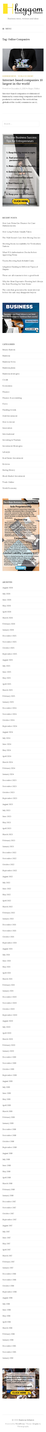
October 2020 (8, 1009)
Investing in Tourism (11, 440)
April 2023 (6, 828)
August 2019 (7, 1081)
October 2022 (8, 864)
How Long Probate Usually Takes (16, 232)
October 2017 (8, 1213)
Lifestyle (6, 452)
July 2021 (6, 955)
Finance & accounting (12, 398)
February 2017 (8, 1262)
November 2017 (9, 1207)
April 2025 (6, 684)
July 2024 (6, 738)
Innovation (7, 428)
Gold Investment (9, 416)
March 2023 (7, 834)
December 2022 (9, 852)
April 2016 (6, 1322)
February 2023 (8, 840)
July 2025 (6, 666)
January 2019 (7, 1123)
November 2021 (9, 931)
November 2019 (9, 1063)
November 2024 (9, 714)
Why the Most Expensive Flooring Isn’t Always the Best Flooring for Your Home (22, 282)
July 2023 (6, 810)
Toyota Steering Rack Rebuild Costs (18, 261)
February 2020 (8, 1045)
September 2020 (9, 1015)
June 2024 (6, 744)
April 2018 (6, 1177)
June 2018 (6, 1165)
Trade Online (8, 482)
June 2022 (6, 888)
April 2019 (6, 1105)
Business (6, 356)
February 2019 (8, 1117)
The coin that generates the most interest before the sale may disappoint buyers (21, 291)
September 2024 (9, 726)
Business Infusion (26, 1420)
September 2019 (9, 1075)
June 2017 (6, 1238)
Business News (9, 76)
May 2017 (6, 1243)
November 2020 (9, 1003)
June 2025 (6, 672)
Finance (6, 392)
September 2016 (9, 1292)
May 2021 (6, 967)
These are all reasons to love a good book (20, 275)
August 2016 (7, 1298)
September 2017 (9, 1219)
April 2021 (6, 973)
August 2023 (7, 804)
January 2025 (8, 702)
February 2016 (8, 1334)
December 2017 (9, 1201)
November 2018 (9, 1135)
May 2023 (6, 822)
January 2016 (7, 1340)
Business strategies (10, 374)
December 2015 (9, 1346)
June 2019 (6, 1093)
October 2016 (8, 1286)
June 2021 (6, 961)
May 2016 (6, 1316)
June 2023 (6, 816)
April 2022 (6, 900)
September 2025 (9, 654)
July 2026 (6, 594)
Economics (7, 386)
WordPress (20, 1424)
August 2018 (7, 1153)
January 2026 (8, 630)
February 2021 (8, 985)
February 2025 (8, 696)
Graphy (36, 1424)
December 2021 (9, 924)
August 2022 (7, 876)
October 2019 (8, 1069)
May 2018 (6, 1171)
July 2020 (6, 1027)
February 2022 (8, 913)
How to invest (8, 422)
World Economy (25, 76)
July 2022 (6, 882)
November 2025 (9, 642)
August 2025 (7, 660)
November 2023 (9, 786)
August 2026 (7, 588)
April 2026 (6, 612)
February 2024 (8, 768)
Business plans (8, 368)
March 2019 (7, 1111)
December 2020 (9, 997)
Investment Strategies (12, 446)
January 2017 (7, 1268)
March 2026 (7, 618)
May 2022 (6, 894)
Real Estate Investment (12, 458)
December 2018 (9, 1129)
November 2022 (9, 858)
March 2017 (7, 1256)
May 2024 (6, 750)
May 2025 (6, 678)
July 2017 (6, 1231)
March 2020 (7, 1039)
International (8, 434)
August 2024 (7, 732)
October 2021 (8, 937)
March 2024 (7, 762)
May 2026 (6, 606)
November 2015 (9, 1352)
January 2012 (7, 1358)
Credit (5, 380)
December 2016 (9, 1274)
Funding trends (9, 410)
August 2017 (7, 1225)
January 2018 (7, 1195)
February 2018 (8, 1189)
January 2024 (8, 774)
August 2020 (7, 1021)
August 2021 (7, 949)
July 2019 (6, 1087)
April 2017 (6, 1249)
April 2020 (6, 1033)
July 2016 (6, 1304)
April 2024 (6, 756)
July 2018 (6, 1159)
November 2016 (9, 1280)
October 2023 (8, 792)
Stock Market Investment (13, 476)
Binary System (8, 350)
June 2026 (6, 600)
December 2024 (9, 708)
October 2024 (8, 720)
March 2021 (7, 979)
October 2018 (8, 1141)
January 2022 (8, 919)
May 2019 (6, 1099)
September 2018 (9, 1147)
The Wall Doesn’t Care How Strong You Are (21, 238)
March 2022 (7, 906)
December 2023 (9, 780)
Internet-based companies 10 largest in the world (22, 82)
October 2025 (8, 648)
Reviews (6, 464)
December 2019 (9, 1057)
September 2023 (9, 798)
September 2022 (9, 870)
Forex (5, 404)
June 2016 (6, 1310)
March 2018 (7, 1183)
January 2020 (8, 1051)
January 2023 (8, 846)
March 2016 (7, 1328)
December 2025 (9, 636)
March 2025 (7, 690)
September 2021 (9, 943)
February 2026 (8, 624)
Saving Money (8, 470)
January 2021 (7, 991)
